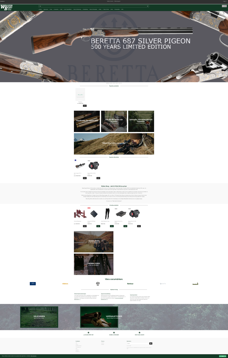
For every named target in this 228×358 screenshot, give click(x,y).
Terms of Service (149, 347)
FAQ (76, 348)
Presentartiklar (117, 9)
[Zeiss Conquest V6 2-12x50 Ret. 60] (75, 160)
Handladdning (85, 9)
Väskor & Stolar (106, 9)
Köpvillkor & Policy (78, 345)
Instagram (102, 344)
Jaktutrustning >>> (77, 299)
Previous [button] (15, 285)
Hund (112, 9)
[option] (80, 97)
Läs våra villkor (129, 345)
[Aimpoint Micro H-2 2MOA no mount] (89, 161)
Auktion (40, 9)
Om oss (77, 344)
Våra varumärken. (114, 279)
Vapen (51, 9)
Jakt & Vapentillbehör (68, 9)
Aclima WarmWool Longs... (105, 221)
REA (122, 9)
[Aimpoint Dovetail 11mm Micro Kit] (116, 209)
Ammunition (56, 9)
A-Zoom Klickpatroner (77, 221)
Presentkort (80, 101)
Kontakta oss (2, 1)
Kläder (100, 9)
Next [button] (213, 285)
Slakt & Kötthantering (77, 9)
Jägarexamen (46, 9)
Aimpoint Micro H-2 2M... (91, 173)
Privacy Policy (143, 347)
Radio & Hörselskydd (93, 9)
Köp (98, 226)
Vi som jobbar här (78, 347)
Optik (61, 9)
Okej (223, 356)
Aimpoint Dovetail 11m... (119, 221)
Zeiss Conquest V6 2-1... (78, 173)
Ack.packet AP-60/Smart (91, 221)
